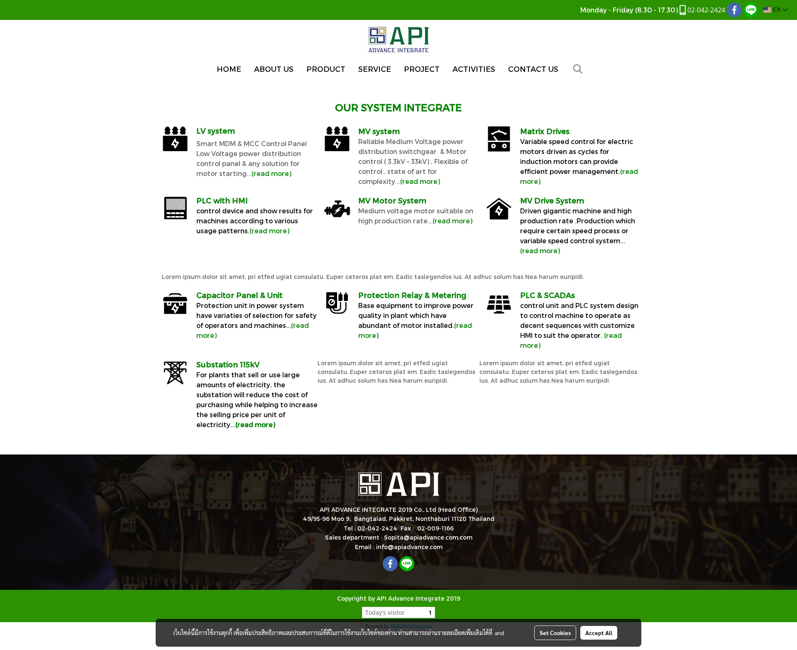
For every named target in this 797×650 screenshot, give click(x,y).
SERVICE (374, 68)
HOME (229, 68)
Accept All (598, 632)
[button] (578, 69)
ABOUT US (273, 68)
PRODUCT (325, 68)
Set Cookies (555, 632)
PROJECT (422, 68)
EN (776, 10)
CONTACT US (533, 68)
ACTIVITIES (473, 68)
